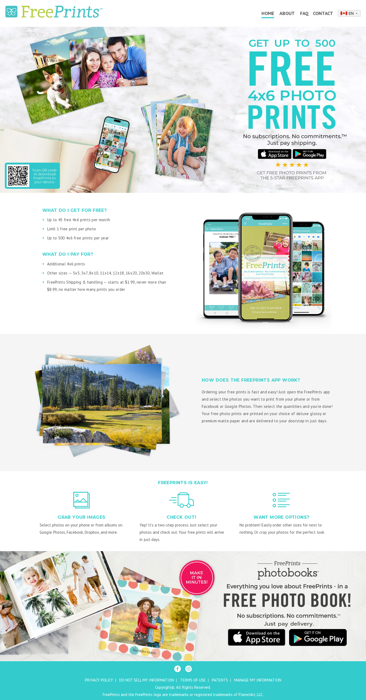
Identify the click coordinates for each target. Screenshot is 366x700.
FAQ (304, 13)
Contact (323, 13)
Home (268, 13)
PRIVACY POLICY (99, 680)
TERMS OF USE (193, 680)
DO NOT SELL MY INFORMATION (146, 680)
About (287, 13)
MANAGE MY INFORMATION (257, 680)
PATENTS (220, 680)
